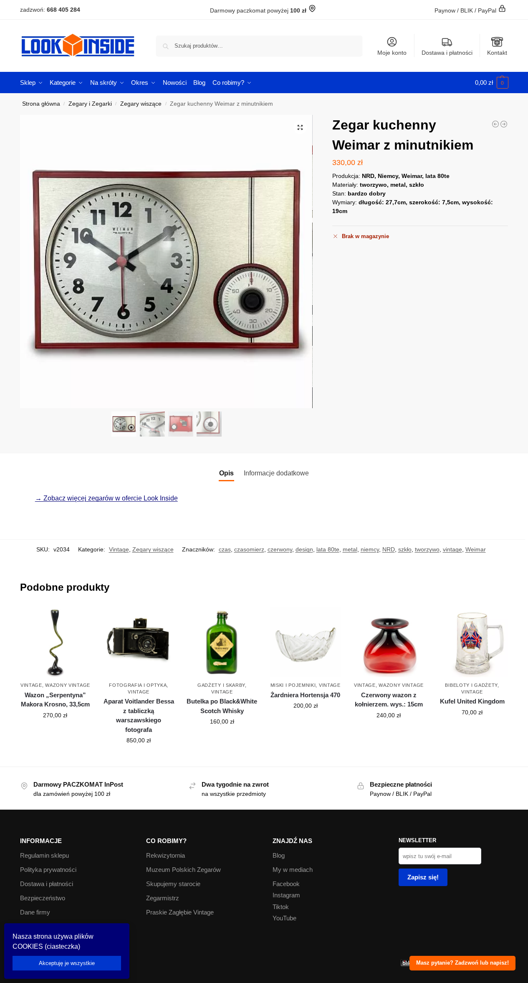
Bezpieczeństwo (42, 898)
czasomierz (249, 549)
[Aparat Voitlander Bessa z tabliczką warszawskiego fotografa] (138, 642)
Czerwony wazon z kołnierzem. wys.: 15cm (389, 699)
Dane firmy (35, 912)
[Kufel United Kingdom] (472, 642)
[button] (491, 82)
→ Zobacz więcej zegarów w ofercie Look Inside (106, 498)
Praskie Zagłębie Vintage (180, 912)
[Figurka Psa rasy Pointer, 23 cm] (495, 124)
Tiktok (281, 906)
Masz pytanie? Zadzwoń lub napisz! (462, 963)
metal (350, 549)
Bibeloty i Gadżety (471, 685)
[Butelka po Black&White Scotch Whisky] (222, 642)
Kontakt (497, 52)
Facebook (286, 883)
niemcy (370, 549)
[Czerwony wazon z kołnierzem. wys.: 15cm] (389, 642)
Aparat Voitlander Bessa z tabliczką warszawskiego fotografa (139, 715)
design (304, 549)
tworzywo (427, 549)
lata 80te (327, 549)
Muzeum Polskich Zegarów (183, 869)
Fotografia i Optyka (138, 685)
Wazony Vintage (67, 685)
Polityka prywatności (48, 869)
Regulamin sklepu (44, 855)
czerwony (280, 549)
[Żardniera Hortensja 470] (305, 642)
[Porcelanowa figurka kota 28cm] (504, 124)
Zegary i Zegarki (90, 104)
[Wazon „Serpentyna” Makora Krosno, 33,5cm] (55, 642)
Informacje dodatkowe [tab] (276, 473)
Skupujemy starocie (173, 883)
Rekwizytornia (165, 855)
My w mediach (293, 869)
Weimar (475, 549)
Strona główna (41, 104)
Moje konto (392, 52)
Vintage (119, 549)
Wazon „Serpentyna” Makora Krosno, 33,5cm (55, 699)
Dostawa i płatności (447, 52)
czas (225, 549)
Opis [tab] (226, 473)
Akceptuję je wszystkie (67, 963)
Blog (279, 855)
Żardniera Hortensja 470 (305, 695)
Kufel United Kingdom (472, 701)
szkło (405, 549)
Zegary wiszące (141, 104)
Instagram (286, 895)
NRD (388, 549)
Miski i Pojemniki (293, 685)
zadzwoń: (50, 9)
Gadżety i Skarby (221, 685)
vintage (452, 549)
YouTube (284, 918)
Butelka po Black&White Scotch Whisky (222, 706)
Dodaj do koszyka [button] (55, 733)
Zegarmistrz (162, 898)
